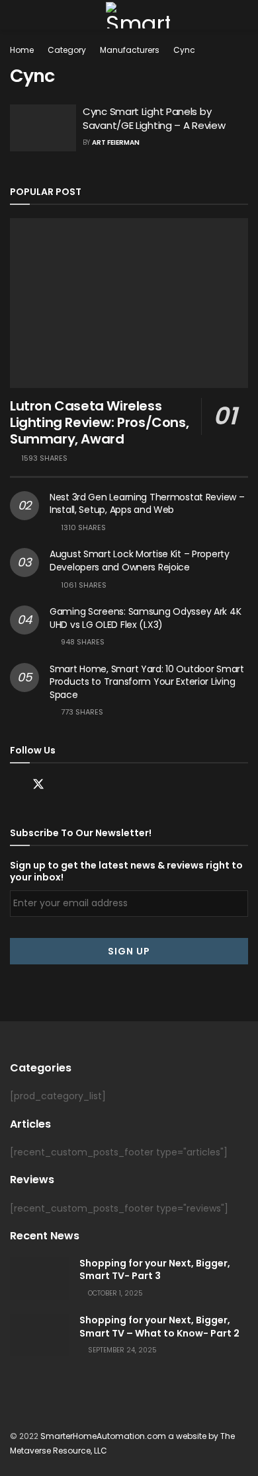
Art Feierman (116, 142)
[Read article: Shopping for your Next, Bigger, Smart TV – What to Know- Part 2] (39, 1335)
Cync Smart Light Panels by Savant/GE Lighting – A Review (154, 118)
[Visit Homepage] (137, 15)
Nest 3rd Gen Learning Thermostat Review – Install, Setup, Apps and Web (147, 503)
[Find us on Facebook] (14, 785)
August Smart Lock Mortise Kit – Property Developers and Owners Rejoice (140, 560)
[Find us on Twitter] (38, 785)
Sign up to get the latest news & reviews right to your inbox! (126, 871)
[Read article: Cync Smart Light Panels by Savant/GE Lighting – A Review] (43, 128)
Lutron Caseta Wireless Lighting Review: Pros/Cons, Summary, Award (99, 422)
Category (67, 50)
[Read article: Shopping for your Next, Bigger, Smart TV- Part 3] (39, 1278)
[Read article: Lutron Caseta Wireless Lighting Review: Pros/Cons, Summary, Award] (129, 303)
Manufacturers (129, 50)
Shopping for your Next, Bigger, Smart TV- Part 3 (154, 1270)
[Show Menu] (15, 15)
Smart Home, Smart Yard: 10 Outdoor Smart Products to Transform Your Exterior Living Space (147, 681)
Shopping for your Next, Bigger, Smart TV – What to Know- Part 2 (159, 1326)
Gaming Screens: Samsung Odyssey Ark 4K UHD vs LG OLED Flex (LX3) (145, 618)
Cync (184, 50)
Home (22, 50)
